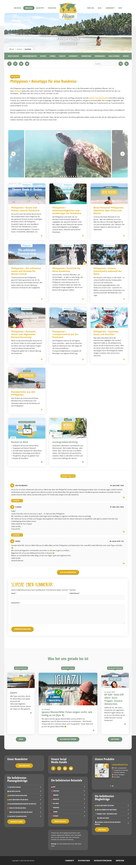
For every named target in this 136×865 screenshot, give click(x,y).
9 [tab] (75, 176)
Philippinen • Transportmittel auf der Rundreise (65, 334)
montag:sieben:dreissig (65, 442)
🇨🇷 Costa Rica (55, 791)
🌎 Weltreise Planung (14, 787)
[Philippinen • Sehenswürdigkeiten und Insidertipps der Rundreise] (68, 193)
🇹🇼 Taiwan (54, 812)
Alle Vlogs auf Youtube (68, 739)
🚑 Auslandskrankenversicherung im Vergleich (21, 804)
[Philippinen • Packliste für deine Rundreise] (68, 254)
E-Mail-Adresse (74, 593)
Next (122, 154)
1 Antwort (16, 501)
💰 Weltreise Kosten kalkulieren (17, 795)
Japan (21, 739)
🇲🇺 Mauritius (55, 799)
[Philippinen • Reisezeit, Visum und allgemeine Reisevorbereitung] (26, 317)
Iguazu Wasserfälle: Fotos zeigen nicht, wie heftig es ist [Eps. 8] (67, 713)
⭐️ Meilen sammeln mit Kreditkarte (106, 810)
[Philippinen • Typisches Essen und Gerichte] (109, 317)
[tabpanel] (68, 154)
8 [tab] (73, 176)
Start (12, 49)
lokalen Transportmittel (98, 98)
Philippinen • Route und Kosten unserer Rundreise (25, 209)
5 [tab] (66, 176)
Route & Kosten (13, 56)
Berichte (126, 56)
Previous (13, 154)
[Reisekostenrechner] (41, 462)
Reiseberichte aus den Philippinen (23, 393)
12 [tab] (81, 176)
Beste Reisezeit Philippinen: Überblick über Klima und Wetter (108, 210)
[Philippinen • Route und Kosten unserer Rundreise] (26, 193)
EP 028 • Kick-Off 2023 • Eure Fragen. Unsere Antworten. (114, 699)
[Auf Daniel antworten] (124, 564)
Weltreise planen (16, 822)
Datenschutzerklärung (103, 860)
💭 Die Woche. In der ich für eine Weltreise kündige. (108, 823)
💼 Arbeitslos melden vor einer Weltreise (19, 812)
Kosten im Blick (19, 442)
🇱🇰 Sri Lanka (55, 803)
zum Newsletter (24, 766)
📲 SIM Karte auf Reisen (102, 818)
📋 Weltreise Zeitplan (13, 791)
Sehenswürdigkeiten (29, 56)
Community (110, 8)
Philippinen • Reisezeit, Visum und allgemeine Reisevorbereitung (23, 334)
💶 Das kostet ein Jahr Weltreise (17, 816)
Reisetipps (40, 8)
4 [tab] (64, 176)
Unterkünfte (73, 56)
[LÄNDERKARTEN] (102, 770)
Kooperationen (84, 860)
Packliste (62, 56)
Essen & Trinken (114, 56)
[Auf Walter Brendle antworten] (124, 498)
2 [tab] (60, 176)
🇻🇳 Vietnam (54, 816)
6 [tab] (69, 176)
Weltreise (17, 8)
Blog (100, 8)
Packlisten (52, 8)
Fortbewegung (100, 56)
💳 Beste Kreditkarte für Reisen (104, 805)
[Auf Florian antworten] (124, 532)
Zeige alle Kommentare (68, 572)
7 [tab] (71, 176)
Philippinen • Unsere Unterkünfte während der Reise (107, 271)
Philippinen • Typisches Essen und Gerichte (106, 333)
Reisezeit (43, 56)
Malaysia (18, 91)
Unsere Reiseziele (60, 821)
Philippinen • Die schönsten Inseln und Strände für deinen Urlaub (26, 271)
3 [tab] (62, 176)
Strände (52, 56)
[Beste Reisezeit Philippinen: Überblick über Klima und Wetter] (109, 193)
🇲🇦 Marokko (55, 795)
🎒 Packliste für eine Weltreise (16, 808)
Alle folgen (115, 739)
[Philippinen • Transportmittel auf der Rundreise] (68, 317)
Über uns (90, 8)
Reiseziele (28, 8)
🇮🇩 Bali (53, 787)
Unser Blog (102, 830)
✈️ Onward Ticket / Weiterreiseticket (106, 814)
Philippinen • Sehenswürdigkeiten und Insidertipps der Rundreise (66, 210)
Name (13, 593)
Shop (120, 8)
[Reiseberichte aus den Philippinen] (26, 378)
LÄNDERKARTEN (120, 764)
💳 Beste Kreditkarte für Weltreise (17, 800)
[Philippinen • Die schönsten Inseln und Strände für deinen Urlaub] (26, 254)
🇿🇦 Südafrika (55, 808)
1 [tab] (58, 176)
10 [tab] (77, 176)
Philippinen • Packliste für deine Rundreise (66, 269)
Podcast (107, 687)
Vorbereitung (86, 56)
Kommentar (15, 603)
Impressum (120, 860)
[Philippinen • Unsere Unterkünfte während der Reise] (109, 254)
